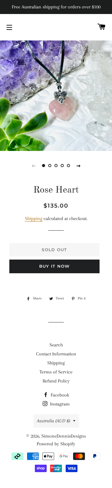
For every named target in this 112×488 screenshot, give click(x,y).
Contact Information (56, 354)
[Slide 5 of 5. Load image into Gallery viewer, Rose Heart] (68, 165)
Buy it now (54, 266)
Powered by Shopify (56, 444)
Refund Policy (56, 381)
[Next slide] (78, 165)
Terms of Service (56, 372)
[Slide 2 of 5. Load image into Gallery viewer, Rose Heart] (50, 165)
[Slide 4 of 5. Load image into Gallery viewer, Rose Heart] (62, 165)
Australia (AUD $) (53, 421)
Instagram (59, 404)
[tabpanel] (56, 95)
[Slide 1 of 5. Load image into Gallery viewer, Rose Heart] (43, 165)
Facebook (59, 395)
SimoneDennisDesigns (63, 436)
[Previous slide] (33, 165)
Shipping (33, 218)
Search (56, 345)
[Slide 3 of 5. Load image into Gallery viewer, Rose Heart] (56, 165)
